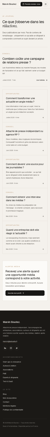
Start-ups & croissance (12, 362)
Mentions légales (9, 406)
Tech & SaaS (8, 381)
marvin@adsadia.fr (10, 341)
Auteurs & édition (9, 366)
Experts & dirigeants (10, 377)
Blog (4, 394)
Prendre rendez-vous (32, 4)
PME (4, 373)
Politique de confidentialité (13, 410)
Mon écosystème (10, 398)
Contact (6, 402)
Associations (8, 370)
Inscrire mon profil (14, 293)
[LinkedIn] (5, 348)
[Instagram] (11, 348)
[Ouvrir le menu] (45, 4)
